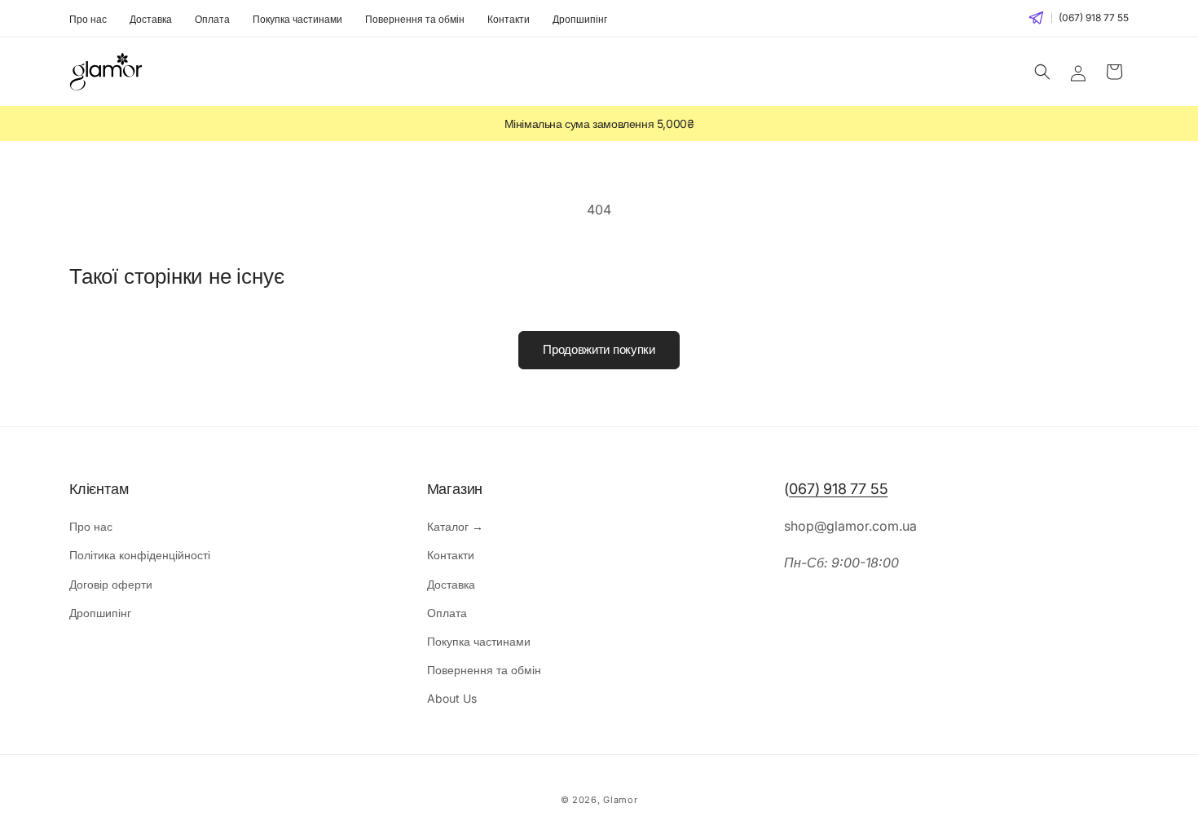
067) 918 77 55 (838, 488)
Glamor (620, 799)
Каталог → (455, 526)
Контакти (508, 19)
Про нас (88, 19)
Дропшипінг (580, 19)
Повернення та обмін (415, 19)
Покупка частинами (297, 19)
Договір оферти (110, 584)
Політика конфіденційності (139, 555)
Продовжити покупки (599, 349)
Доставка (151, 19)
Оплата (212, 19)
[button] (1042, 72)
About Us (452, 698)
